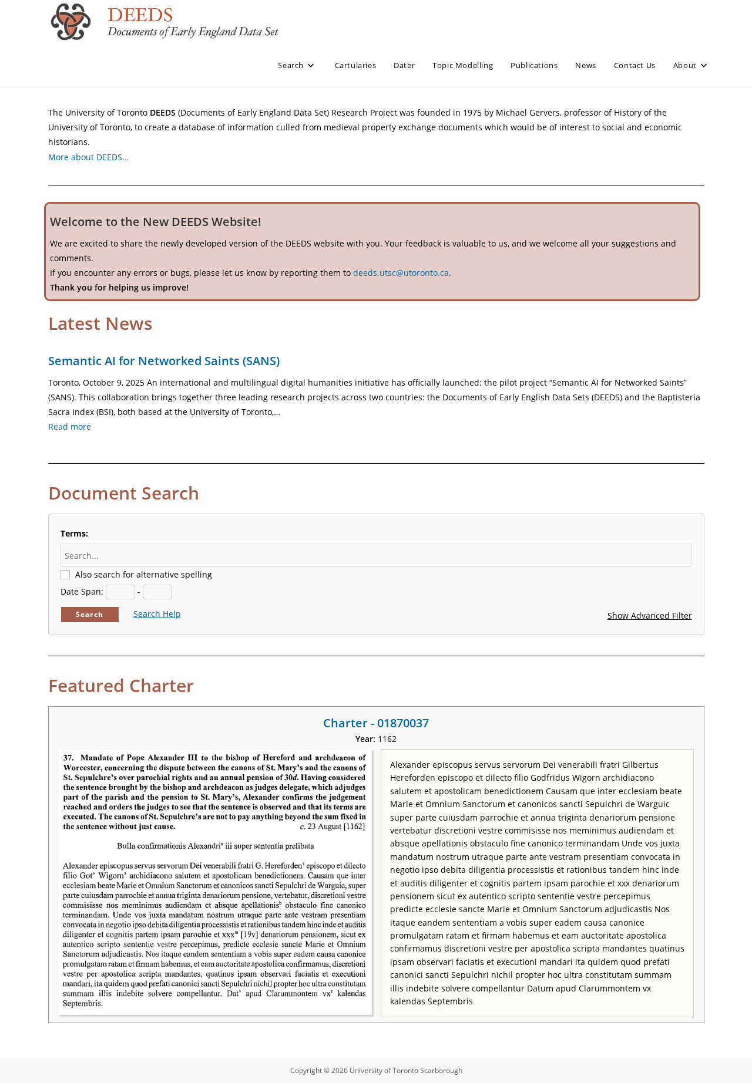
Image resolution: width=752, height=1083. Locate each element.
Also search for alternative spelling (143, 574)
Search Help (157, 613)
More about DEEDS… (88, 157)
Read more (69, 426)
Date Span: (82, 591)
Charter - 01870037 (376, 723)
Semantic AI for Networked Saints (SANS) (164, 361)
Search (89, 614)
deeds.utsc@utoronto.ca (401, 272)
